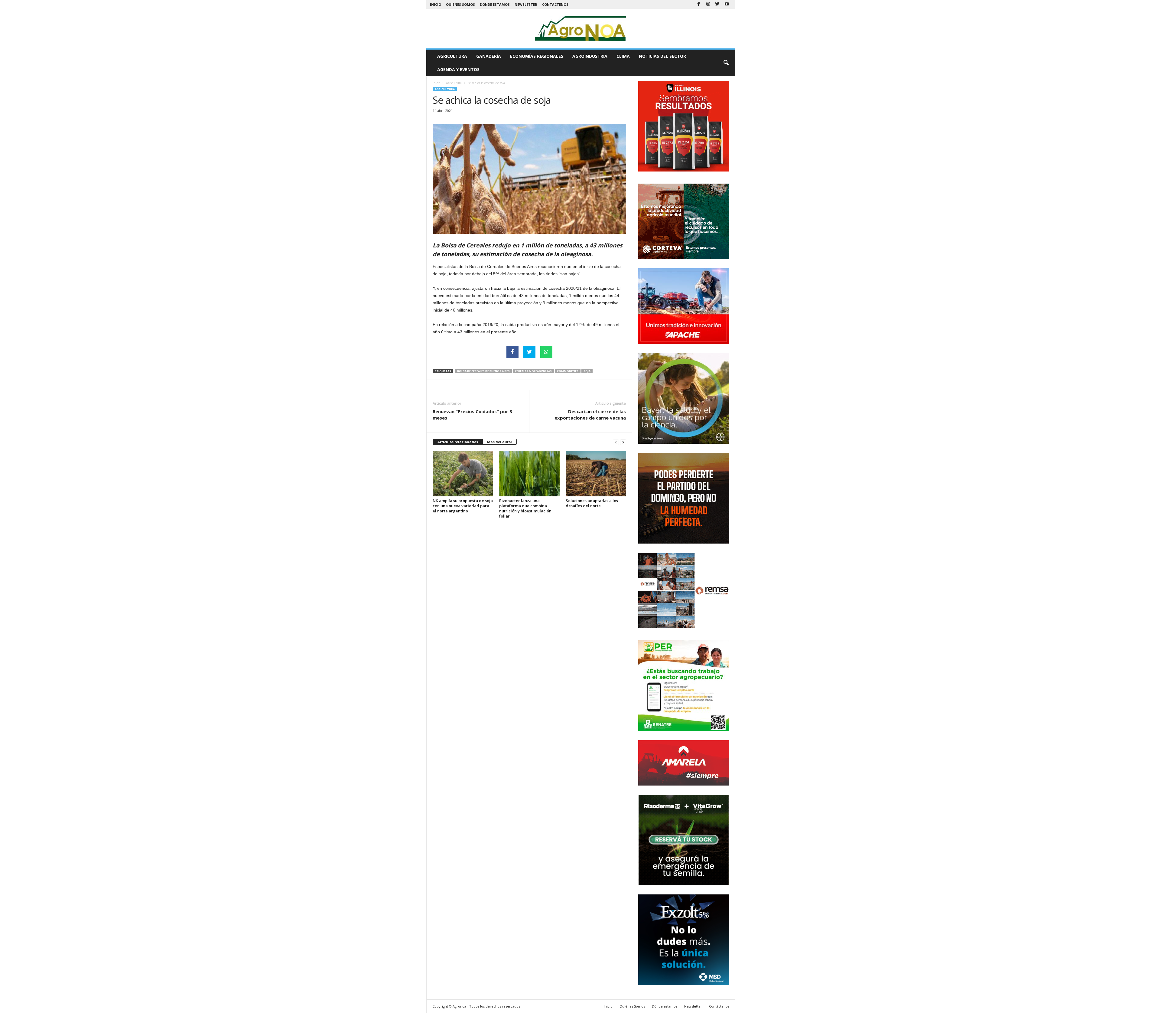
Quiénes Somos (460, 4)
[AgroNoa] (580, 28)
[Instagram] (708, 4)
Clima (623, 56)
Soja (587, 371)
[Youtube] (726, 4)
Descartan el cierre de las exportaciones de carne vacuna (590, 414)
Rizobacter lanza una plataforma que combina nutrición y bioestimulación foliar (525, 508)
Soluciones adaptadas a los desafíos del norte (592, 503)
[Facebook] (698, 4)
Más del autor (499, 442)
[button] (726, 63)
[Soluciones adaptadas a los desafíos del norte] (596, 473)
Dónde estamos (495, 4)
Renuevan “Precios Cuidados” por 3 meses (472, 414)
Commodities (567, 371)
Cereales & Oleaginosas (533, 371)
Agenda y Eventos (458, 69)
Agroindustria (589, 56)
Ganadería (488, 56)
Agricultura (452, 56)
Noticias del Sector (662, 56)
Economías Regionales (536, 56)
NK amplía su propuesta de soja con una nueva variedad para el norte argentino (463, 506)
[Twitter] (717, 4)
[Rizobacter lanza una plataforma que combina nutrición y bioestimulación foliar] (529, 473)
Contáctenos (555, 4)
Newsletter (526, 4)
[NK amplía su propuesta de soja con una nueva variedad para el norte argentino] (463, 473)
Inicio (435, 4)
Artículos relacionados (457, 442)
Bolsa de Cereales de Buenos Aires (483, 371)
